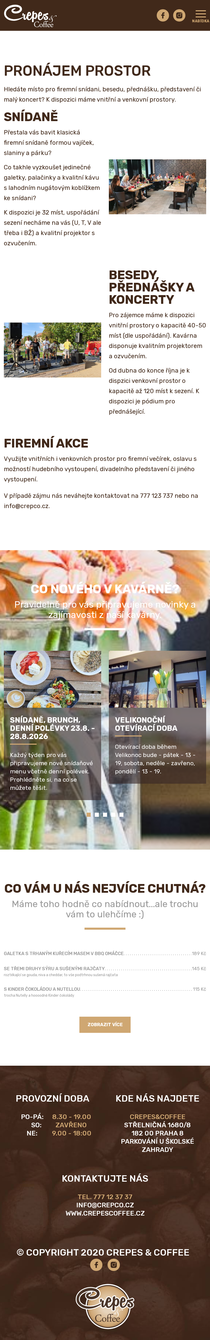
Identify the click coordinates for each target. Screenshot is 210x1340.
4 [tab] (113, 815)
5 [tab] (121, 815)
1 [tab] (89, 815)
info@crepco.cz (105, 1205)
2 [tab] (97, 815)
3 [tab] (105, 815)
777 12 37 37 (112, 1197)
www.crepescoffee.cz (105, 1213)
